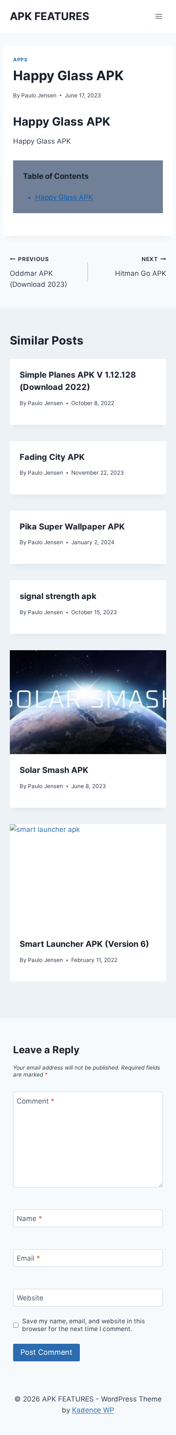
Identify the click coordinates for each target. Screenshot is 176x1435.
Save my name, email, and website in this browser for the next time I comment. (83, 1325)
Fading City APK (52, 457)
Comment (35, 1101)
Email (28, 1258)
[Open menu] (158, 16)
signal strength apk (58, 596)
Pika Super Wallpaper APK (72, 527)
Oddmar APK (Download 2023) (38, 272)
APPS (20, 59)
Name (29, 1218)
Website (30, 1298)
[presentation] (88, 702)
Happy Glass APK (64, 197)
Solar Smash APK (54, 770)
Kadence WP (93, 1410)
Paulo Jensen (38, 95)
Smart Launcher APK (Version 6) (84, 944)
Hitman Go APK (140, 266)
